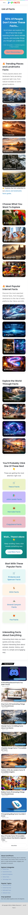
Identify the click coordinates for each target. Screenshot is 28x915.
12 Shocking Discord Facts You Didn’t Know (12, 683)
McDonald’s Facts (7, 890)
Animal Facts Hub (7, 887)
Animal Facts (6, 869)
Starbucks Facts (6, 892)
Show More (14, 845)
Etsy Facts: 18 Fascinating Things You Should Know (13, 705)
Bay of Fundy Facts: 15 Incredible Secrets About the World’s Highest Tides (13, 838)
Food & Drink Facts (7, 871)
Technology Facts (7, 879)
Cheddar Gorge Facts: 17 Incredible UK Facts (13, 749)
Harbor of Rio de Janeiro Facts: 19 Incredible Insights (13, 771)
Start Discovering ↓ (14, 52)
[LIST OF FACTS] (14, 2)
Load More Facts (14, 552)
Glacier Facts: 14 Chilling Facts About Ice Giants (12, 727)
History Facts (6, 876)
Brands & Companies (8, 874)
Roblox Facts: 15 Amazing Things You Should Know (12, 793)
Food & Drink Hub (7, 885)
